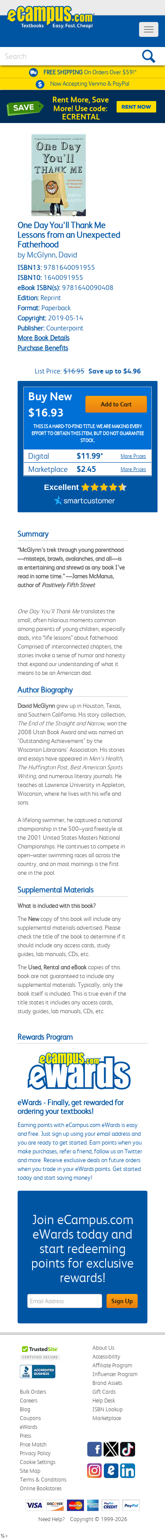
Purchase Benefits (43, 348)
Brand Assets (107, 1383)
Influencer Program (115, 1374)
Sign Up (122, 1300)
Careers (28, 1400)
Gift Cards (104, 1391)
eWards (28, 1427)
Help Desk (103, 1400)
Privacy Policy (35, 1453)
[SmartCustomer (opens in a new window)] (84, 501)
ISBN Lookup (107, 1409)
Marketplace (106, 1418)
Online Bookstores (41, 1488)
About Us (103, 1347)
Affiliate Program (112, 1365)
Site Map (30, 1471)
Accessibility (106, 1356)
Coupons (30, 1418)
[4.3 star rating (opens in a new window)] (104, 487)
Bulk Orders (33, 1391)
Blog (25, 1409)
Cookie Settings (37, 1462)
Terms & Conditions (43, 1479)
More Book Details (44, 337)
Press (25, 1435)
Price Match (33, 1444)
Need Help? (51, 1519)
